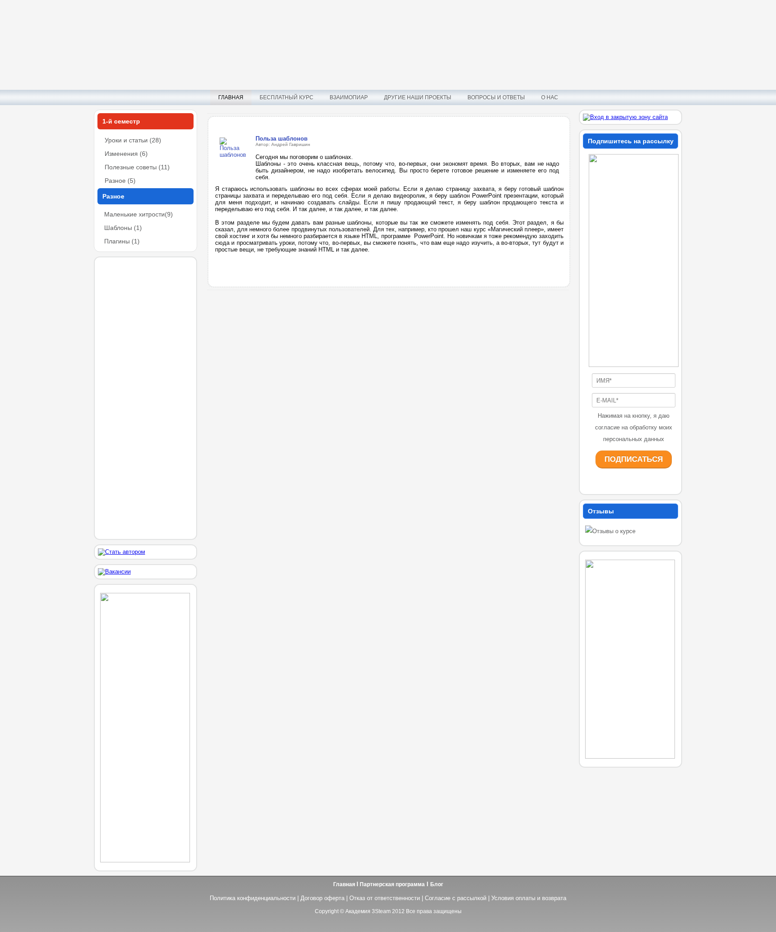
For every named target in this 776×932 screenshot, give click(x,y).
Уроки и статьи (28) (133, 140)
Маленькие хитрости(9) (138, 214)
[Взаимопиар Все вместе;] (145, 860)
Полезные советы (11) (137, 167)
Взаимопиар (349, 97)
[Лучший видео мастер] (630, 756)
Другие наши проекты (417, 97)
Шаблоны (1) (123, 227)
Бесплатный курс (286, 97)
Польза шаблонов (282, 138)
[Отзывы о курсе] (610, 531)
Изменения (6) (126, 153)
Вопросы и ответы (496, 97)
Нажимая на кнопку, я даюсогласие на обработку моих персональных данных (633, 427)
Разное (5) (120, 180)
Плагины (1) (122, 241)
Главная (230, 97)
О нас (549, 97)
